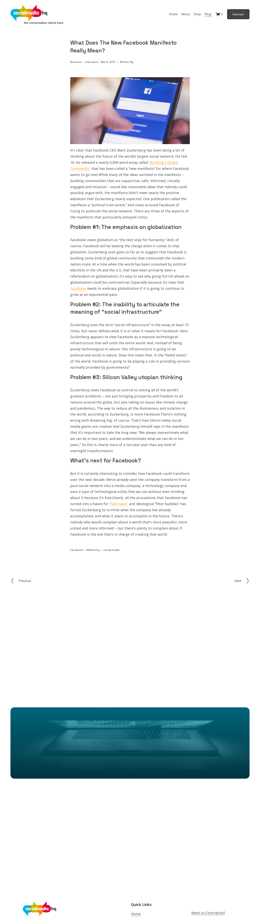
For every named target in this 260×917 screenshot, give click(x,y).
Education (92, 62)
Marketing (93, 550)
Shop (197, 14)
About (185, 14)
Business (76, 62)
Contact (238, 14)
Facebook (78, 288)
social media (111, 550)
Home (173, 14)
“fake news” (118, 503)
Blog (208, 14)
